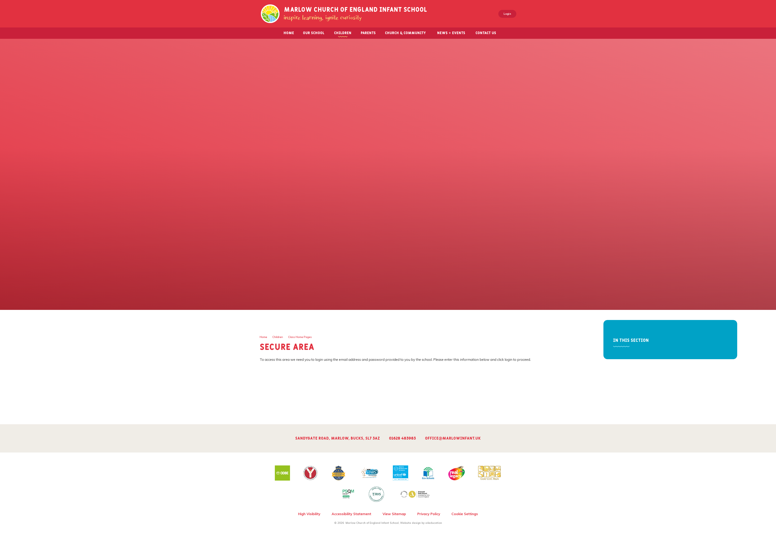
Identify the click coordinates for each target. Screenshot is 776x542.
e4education (433, 522)
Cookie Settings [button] (464, 514)
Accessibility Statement (351, 514)
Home (263, 337)
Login (507, 13)
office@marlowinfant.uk (453, 438)
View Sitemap (394, 514)
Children (277, 337)
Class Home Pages (300, 337)
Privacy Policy (428, 514)
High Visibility (309, 514)
